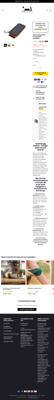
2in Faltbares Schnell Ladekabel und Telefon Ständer (11, 289)
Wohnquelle (15, 395)
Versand (43, 395)
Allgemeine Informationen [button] (9, 319)
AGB (39, 395)
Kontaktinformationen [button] (27, 319)
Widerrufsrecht (22, 395)
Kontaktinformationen (21, 397)
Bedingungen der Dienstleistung (8, 337)
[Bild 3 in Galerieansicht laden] (13, 45)
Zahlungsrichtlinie (8, 341)
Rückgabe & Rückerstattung (8, 327)
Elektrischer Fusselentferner (34, 288)
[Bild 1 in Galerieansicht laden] (5, 45)
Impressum (7, 323)
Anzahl (34, 65)
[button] (2, 10)
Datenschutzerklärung (32, 395)
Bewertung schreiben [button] (27, 309)
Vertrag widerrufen (33, 397)
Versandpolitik (7, 331)
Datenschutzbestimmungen (11, 334)
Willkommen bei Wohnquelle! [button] (43, 319)
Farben (35, 58)
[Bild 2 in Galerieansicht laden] (9, 45)
